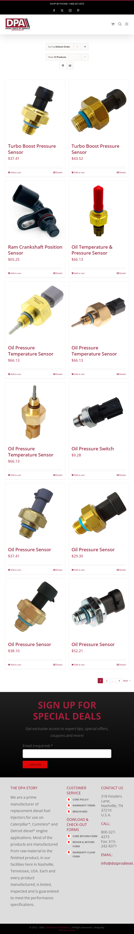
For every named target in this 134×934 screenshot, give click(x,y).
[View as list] (69, 65)
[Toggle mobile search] (120, 24)
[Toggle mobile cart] (113, 24)
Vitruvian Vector (67, 930)
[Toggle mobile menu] (127, 24)
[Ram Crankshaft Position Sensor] (35, 210)
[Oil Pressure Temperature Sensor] (35, 311)
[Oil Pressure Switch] (99, 412)
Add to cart (15, 172)
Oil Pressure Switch (93, 448)
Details (59, 172)
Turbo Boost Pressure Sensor (32, 149)
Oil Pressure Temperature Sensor (30, 351)
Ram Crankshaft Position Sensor (35, 250)
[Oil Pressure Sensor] (35, 513)
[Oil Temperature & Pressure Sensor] (99, 210)
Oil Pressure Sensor (29, 549)
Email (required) (38, 745)
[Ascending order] (85, 46)
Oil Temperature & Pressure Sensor (92, 250)
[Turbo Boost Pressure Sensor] (35, 110)
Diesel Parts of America (58, 927)
